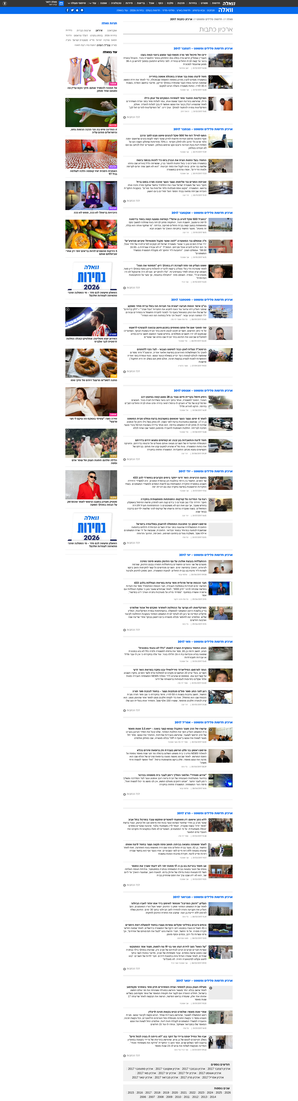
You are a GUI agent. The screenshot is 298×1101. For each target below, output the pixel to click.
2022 (192, 1092)
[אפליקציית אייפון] (77, 10)
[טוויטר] (72, 10)
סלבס (170, 3)
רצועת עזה (91, 45)
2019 (166, 1092)
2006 (143, 1096)
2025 (219, 1092)
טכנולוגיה (116, 3)
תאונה (77, 45)
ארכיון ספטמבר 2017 (140, 1068)
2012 (195, 1096)
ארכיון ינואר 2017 (142, 1077)
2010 (178, 1096)
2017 (148, 1092)
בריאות (141, 3)
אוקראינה (112, 31)
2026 (228, 1092)
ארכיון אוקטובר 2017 (168, 1068)
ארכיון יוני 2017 (167, 1073)
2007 (152, 1096)
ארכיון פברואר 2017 (166, 1077)
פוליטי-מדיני (168, 10)
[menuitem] (214, 3)
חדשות (216, 3)
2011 (187, 1096)
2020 (175, 1092)
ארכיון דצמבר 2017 (219, 1068)
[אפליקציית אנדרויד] (82, 10)
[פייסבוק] (67, 10)
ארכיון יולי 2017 (187, 1073)
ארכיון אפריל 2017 (213, 1077)
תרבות (181, 3)
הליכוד (69, 36)
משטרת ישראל (80, 40)
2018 (157, 1092)
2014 (213, 1096)
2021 (184, 1092)
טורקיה (106, 40)
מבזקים (211, 10)
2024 (210, 1092)
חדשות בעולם (153, 10)
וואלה (229, 19)
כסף (160, 3)
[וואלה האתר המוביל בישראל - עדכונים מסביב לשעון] (229, 3)
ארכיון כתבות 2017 (181, 19)
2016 (140, 1092)
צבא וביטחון (199, 10)
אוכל (151, 3)
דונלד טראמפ (81, 36)
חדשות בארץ (183, 10)
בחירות (193, 3)
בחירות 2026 (137, 10)
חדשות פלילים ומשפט (209, 19)
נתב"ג (68, 40)
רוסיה (100, 45)
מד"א (92, 40)
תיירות (129, 3)
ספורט (204, 3)
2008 (160, 1096)
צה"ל (107, 45)
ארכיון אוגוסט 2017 (210, 1073)
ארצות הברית (84, 31)
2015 (131, 1092)
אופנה (103, 3)
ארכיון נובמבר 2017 (193, 1068)
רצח (83, 45)
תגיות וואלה (109, 23)
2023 (201, 1092)
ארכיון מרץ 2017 (190, 1077)
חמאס (114, 40)
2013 (204, 1096)
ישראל (99, 40)
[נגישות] (5, 3)
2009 (169, 1096)
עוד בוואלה (110, 52)
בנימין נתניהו (96, 36)
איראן (99, 30)
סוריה (114, 45)
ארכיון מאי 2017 (146, 1073)
